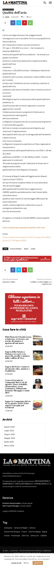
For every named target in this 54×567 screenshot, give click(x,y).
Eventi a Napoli (35, 532)
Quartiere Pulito (9, 282)
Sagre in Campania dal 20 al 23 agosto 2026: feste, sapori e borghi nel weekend (18, 404)
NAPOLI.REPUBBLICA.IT (24, 484)
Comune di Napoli (15, 249)
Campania (8, 528)
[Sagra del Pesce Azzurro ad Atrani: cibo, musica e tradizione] (38, 370)
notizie (33, 249)
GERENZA (12, 511)
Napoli (26, 249)
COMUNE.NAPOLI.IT (41, 484)
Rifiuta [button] (26, 563)
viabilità (43, 536)
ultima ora (35, 536)
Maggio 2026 (9, 438)
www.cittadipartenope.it (12, 476)
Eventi (24, 532)
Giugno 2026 (9, 434)
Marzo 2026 (9, 445)
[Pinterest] (24, 22)
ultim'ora (25, 536)
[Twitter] (18, 22)
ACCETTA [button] (37, 563)
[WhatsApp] (30, 22)
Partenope (15, 536)
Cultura (32, 528)
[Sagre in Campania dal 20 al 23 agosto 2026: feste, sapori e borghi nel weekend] (38, 405)
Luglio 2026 (9, 430)
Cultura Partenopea (12, 532)
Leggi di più (16, 563)
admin (7, 17)
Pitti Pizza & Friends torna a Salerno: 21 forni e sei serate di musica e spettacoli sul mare (18, 340)
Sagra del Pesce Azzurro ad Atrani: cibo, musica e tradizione (17, 369)
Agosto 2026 (9, 427)
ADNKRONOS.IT (8, 484)
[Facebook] (12, 22)
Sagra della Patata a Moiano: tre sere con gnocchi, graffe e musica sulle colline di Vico (17, 355)
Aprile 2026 (9, 442)
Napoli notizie (8, 9)
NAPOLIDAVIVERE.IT (42, 481)
